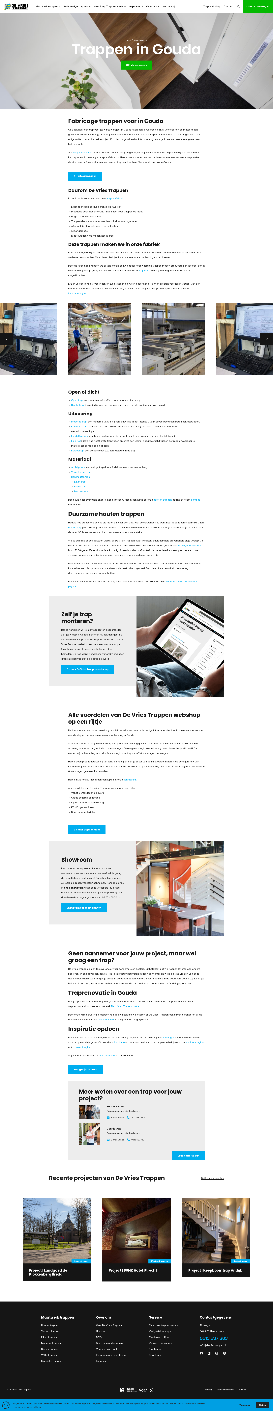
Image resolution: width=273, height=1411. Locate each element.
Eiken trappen (49, 1337)
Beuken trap (81, 491)
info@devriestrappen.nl (213, 1345)
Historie (100, 1331)
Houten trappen (50, 1325)
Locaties (101, 1361)
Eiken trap (80, 481)
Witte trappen (49, 1355)
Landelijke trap (79, 436)
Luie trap (76, 441)
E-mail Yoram (117, 1117)
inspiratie (119, 1042)
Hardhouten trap (80, 476)
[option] (99, 339)
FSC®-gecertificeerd (189, 545)
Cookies (242, 1389)
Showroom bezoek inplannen (84, 907)
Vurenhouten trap (81, 472)
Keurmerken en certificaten (111, 1355)
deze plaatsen (107, 1055)
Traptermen (155, 1349)
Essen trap (80, 486)
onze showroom (74, 887)
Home (128, 40)
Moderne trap (79, 421)
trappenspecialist (82, 152)
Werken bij (169, 6)
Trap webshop (212, 6)
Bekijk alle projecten (212, 1178)
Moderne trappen (51, 1343)
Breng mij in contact (85, 1069)
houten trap (74, 527)
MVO (99, 1337)
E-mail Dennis (117, 1139)
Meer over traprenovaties (163, 1325)
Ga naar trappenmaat (87, 829)
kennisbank (130, 779)
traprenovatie (106, 1019)
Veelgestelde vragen (160, 1331)
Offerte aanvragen (257, 6)
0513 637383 (137, 1139)
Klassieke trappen (51, 1361)
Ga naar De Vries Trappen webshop (87, 669)
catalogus (168, 1037)
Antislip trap (78, 467)
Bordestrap (77, 450)
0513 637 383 (214, 1338)
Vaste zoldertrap (50, 1331)
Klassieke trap (79, 426)
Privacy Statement (225, 1389)
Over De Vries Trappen (109, 1325)
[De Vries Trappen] (14, 6)
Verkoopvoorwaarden (161, 1343)
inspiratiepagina (77, 293)
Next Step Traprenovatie (125, 1006)
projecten (143, 270)
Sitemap (208, 1389)
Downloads (155, 1355)
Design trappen (49, 1349)
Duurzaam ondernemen (109, 1343)
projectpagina (83, 1047)
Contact (228, 6)
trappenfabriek (115, 198)
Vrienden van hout (106, 1349)
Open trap (77, 400)
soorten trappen (163, 499)
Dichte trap (77, 405)
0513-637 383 (138, 1117)
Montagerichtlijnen (159, 1337)
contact (195, 499)
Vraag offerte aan (188, 1155)
